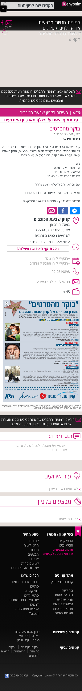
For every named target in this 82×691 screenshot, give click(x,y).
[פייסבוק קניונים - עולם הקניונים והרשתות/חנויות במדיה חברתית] (2, 22)
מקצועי (74, 39)
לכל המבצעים (68, 519)
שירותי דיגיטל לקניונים (58, 554)
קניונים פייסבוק (18, 675)
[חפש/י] (5, 5)
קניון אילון (23, 640)
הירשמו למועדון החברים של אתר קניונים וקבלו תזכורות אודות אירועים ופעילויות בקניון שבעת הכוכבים (38, 421)
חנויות (60, 22)
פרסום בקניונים (63, 549)
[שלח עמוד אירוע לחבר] (52, 210)
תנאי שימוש (65, 599)
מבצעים (46, 22)
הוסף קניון (66, 540)
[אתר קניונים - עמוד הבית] (78, 536)
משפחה (45, 33)
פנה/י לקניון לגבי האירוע (53, 282)
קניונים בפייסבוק (62, 581)
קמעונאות (19, 651)
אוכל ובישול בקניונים (25, 568)
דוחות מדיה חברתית (25, 581)
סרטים (34, 586)
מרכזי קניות (31, 545)
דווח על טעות (64, 595)
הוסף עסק (66, 545)
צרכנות (34, 559)
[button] (3, 8)
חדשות (74, 33)
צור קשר (67, 590)
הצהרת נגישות (63, 604)
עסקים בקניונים (29, 647)
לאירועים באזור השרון (63, 489)
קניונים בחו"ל (30, 563)
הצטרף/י (8, 26)
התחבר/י (5, 34)
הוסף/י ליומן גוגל (56, 258)
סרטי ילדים (31, 595)
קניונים (74, 22)
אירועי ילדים (69, 28)
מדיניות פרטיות (63, 608)
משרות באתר (64, 613)
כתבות (60, 33)
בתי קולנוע (31, 591)
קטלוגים (50, 28)
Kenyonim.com (42, 675)
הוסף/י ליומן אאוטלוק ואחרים (49, 263)
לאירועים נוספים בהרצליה (52, 235)
